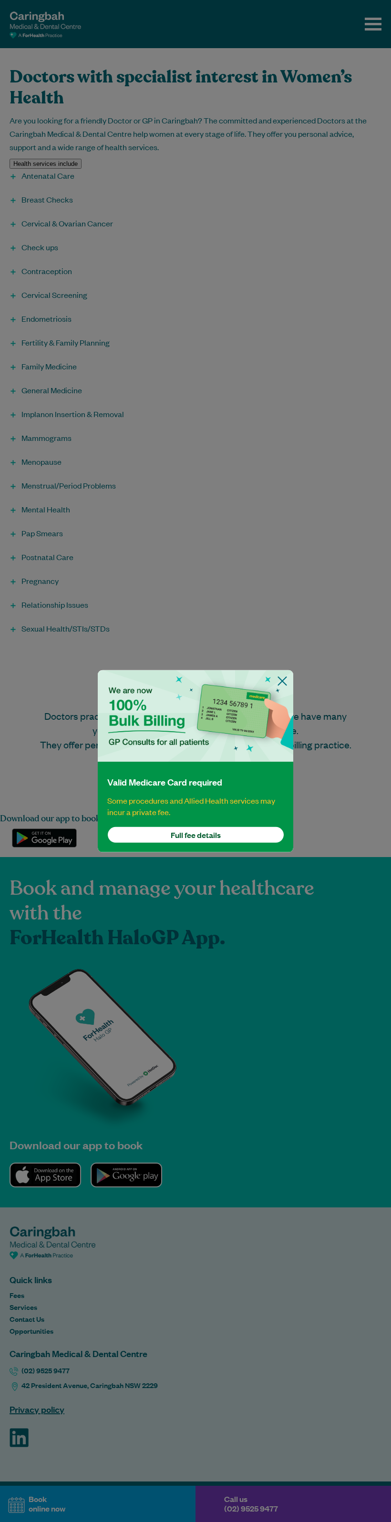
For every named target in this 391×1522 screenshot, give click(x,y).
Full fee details (196, 834)
